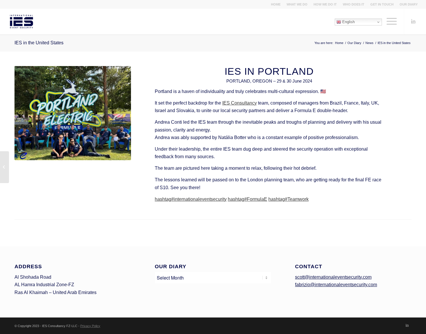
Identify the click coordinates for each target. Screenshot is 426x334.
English (348, 22)
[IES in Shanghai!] (4, 167)
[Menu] (390, 21)
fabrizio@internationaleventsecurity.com (336, 284)
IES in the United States (38, 42)
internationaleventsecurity (191, 199)
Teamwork (288, 199)
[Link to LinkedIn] (413, 21)
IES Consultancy (239, 103)
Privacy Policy (90, 326)
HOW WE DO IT (325, 4)
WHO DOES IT (353, 4)
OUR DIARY (409, 4)
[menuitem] (276, 4)
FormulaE (247, 199)
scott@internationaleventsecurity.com (333, 277)
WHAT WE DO (297, 4)
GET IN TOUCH (382, 4)
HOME (276, 4)
